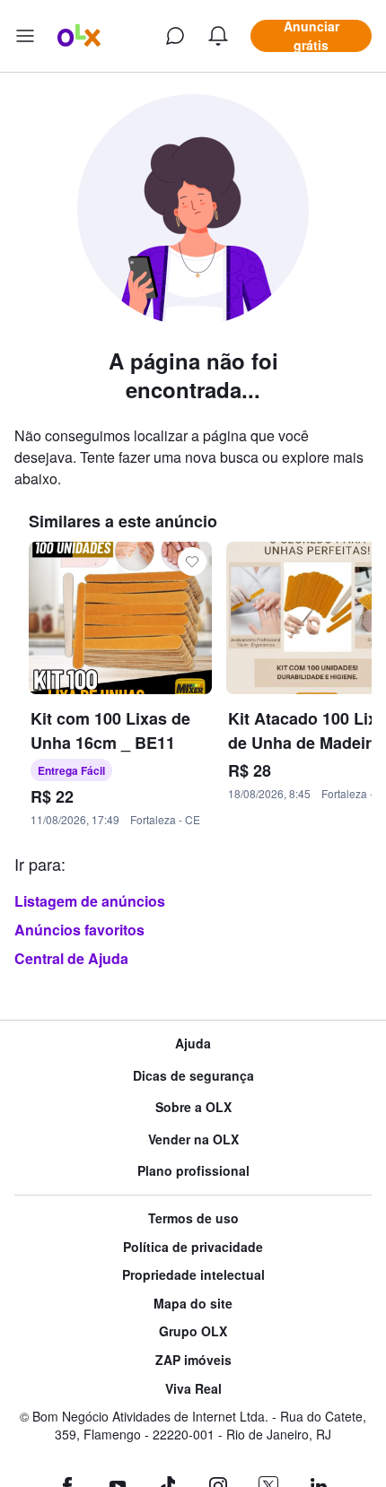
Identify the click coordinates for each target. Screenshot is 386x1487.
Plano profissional (193, 1170)
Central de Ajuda (71, 958)
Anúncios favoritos (79, 929)
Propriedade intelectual (193, 1274)
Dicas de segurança (193, 1075)
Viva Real (193, 1388)
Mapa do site (193, 1303)
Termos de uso (193, 1218)
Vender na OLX (193, 1139)
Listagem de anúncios (89, 901)
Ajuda (193, 1043)
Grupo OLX (193, 1331)
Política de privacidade (193, 1247)
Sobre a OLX (193, 1107)
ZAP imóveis (193, 1360)
